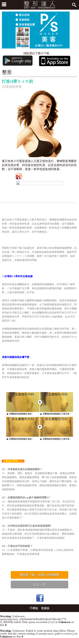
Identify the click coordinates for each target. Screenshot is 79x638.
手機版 (34, 608)
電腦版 (45, 608)
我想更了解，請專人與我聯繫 (39, 574)
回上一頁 (39, 584)
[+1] (56, 176)
